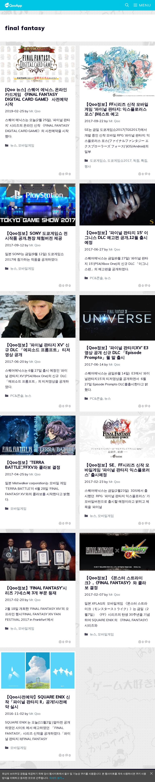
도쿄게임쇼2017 (119, 160)
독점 (136, 160)
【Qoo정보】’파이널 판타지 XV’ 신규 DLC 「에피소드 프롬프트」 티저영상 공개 (37, 349)
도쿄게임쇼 (98, 160)
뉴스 (13, 145)
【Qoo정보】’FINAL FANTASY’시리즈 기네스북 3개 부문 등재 (36, 590)
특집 (144, 160)
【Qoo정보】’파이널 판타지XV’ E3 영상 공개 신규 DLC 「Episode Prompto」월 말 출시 (116, 352)
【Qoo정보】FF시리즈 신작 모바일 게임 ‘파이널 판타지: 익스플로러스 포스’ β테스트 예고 (116, 109)
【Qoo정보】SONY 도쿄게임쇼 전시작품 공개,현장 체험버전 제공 (36, 236)
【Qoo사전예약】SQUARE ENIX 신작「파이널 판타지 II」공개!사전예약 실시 (37, 701)
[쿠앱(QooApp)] (13, 5)
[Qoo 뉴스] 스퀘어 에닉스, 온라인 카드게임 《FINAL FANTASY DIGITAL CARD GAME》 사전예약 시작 (36, 97)
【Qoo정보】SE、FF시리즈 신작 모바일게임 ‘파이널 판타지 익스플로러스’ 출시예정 (117, 469)
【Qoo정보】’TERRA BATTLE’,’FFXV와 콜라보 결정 (32, 465)
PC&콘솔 (96, 278)
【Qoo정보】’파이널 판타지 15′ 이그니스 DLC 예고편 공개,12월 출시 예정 (116, 237)
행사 (88, 166)
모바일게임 (26, 145)
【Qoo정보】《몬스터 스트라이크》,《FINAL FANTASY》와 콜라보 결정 (115, 582)
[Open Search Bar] (127, 5)
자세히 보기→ (56, 777)
